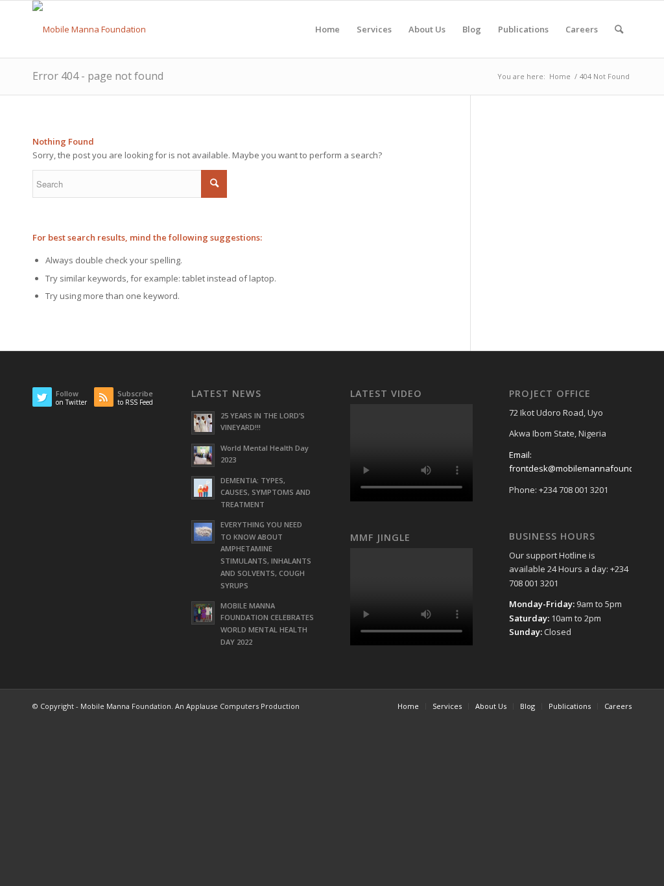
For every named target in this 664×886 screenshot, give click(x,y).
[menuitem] (327, 29)
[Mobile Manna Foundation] (89, 29)
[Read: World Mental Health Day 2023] (203, 455)
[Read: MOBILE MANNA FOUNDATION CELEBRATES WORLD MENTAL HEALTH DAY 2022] (203, 613)
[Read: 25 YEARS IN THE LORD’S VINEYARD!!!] (203, 423)
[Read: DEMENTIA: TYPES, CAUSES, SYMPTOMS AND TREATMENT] (203, 487)
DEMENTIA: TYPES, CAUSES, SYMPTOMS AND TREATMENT (265, 492)
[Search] (619, 29)
